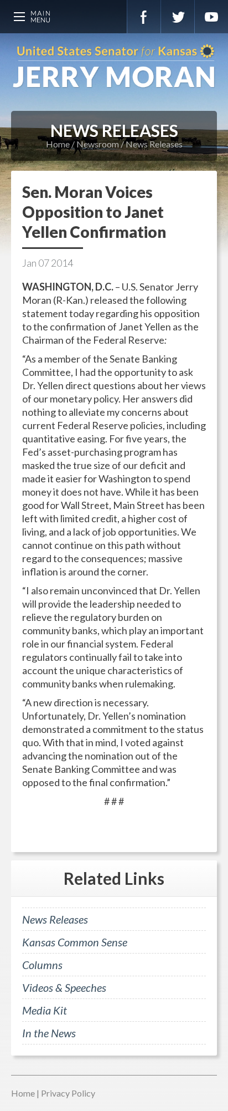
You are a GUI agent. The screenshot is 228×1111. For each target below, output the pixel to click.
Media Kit (44, 1010)
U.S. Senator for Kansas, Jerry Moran (114, 66)
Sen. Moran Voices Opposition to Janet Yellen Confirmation (94, 211)
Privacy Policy (68, 1093)
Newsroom (97, 144)
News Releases (154, 144)
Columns (42, 964)
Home (58, 144)
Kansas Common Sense (74, 942)
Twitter (177, 16)
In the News (49, 1032)
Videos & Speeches (64, 987)
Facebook (143, 16)
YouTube (211, 16)
